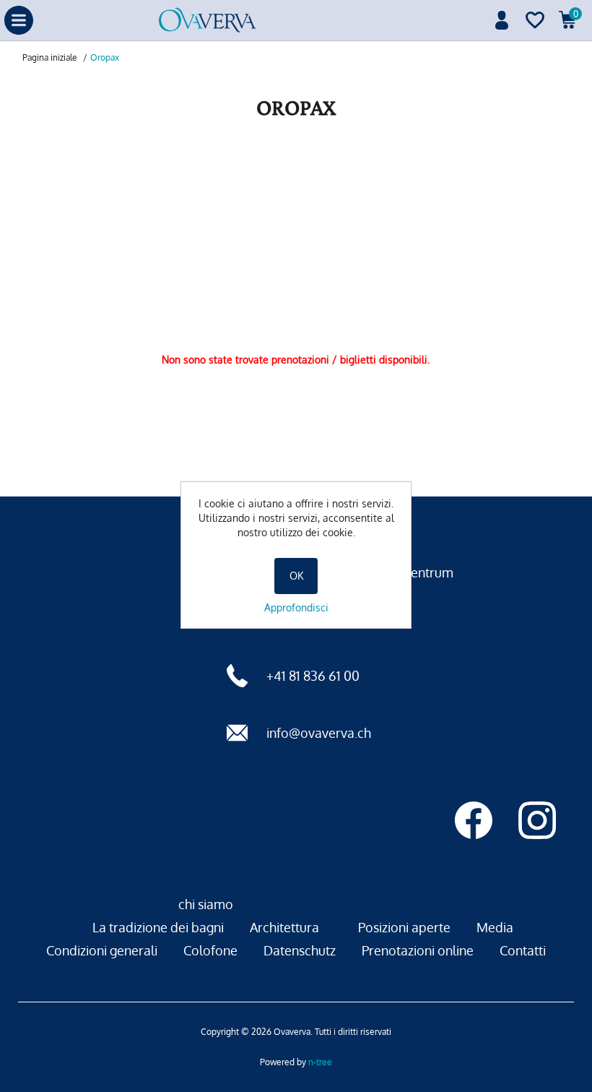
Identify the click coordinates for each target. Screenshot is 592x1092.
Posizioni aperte (404, 927)
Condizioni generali (101, 950)
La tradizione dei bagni (158, 927)
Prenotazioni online (418, 950)
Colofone (210, 950)
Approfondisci (296, 607)
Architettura (284, 927)
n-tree (320, 1062)
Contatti (523, 950)
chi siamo (205, 904)
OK (296, 575)
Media (494, 927)
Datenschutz (300, 950)
